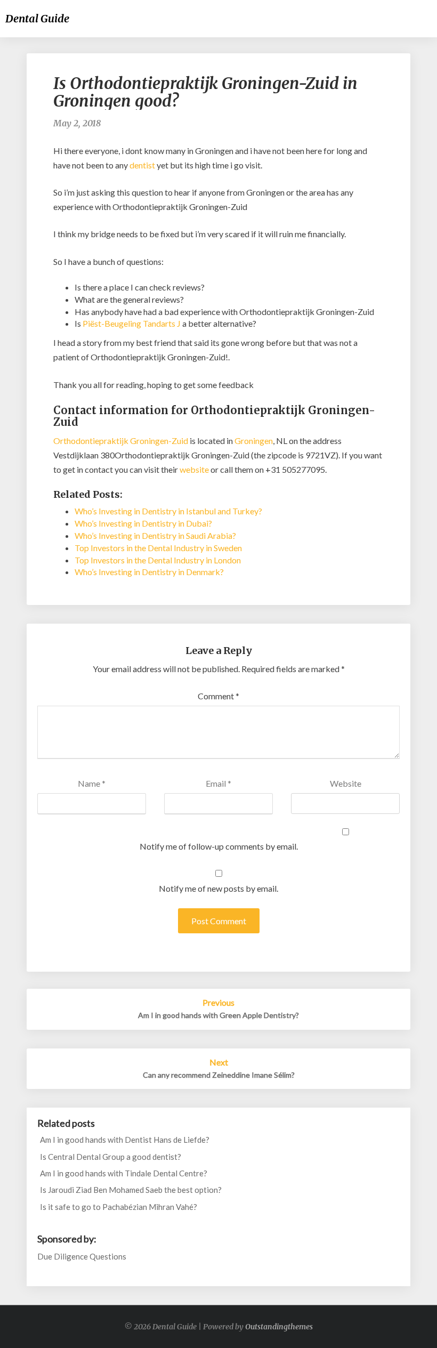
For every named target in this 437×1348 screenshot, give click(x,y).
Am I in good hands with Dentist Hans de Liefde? (124, 1139)
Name (92, 783)
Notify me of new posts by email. (218, 888)
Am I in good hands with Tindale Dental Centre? (123, 1173)
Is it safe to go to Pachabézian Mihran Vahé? (118, 1207)
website (194, 469)
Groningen (253, 440)
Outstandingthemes (279, 1326)
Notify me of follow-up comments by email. (219, 846)
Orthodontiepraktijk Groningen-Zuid (120, 440)
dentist (142, 165)
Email (218, 783)
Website (345, 783)
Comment (218, 696)
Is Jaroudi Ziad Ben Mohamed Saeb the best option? (131, 1189)
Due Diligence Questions (81, 1256)
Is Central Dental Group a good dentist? (110, 1156)
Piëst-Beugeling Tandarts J (132, 323)
